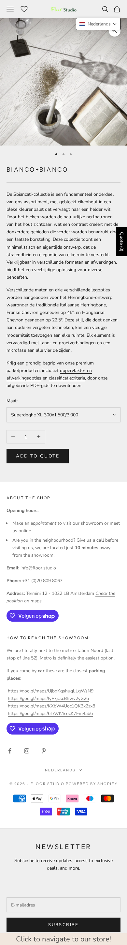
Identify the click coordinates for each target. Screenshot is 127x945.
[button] (98, 24)
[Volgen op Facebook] (10, 751)
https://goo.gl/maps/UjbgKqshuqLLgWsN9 (50, 691)
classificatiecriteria (67, 378)
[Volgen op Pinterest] (43, 751)
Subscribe (63, 925)
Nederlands (60, 770)
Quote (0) (122, 241)
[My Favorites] (24, 8)
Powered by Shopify (92, 784)
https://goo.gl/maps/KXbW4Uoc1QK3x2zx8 (51, 706)
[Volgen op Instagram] (26, 751)
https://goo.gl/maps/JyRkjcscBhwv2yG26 (48, 698)
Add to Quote (37, 456)
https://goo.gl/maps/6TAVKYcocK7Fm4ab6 (50, 713)
